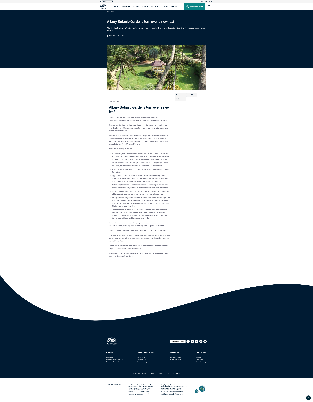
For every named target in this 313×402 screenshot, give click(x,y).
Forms (210, 1)
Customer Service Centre (114, 362)
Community (126, 6)
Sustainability (141, 359)
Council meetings (201, 362)
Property (145, 6)
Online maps (141, 357)
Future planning (142, 362)
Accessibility (136, 373)
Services (136, 6)
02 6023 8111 (110, 357)
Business (174, 6)
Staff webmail (176, 373)
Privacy (153, 373)
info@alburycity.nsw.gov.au (114, 359)
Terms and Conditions (163, 373)
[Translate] (101, 1)
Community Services (175, 359)
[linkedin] (200, 341)
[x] (196, 341)
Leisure (165, 6)
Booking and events (175, 357)
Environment (155, 6)
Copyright (145, 373)
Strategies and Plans (161, 253)
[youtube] (205, 341)
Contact (206, 1)
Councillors (199, 359)
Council (116, 6)
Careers (201, 1)
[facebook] (188, 341)
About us (198, 357)
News (112, 11)
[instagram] (192, 341)
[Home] (103, 6)
